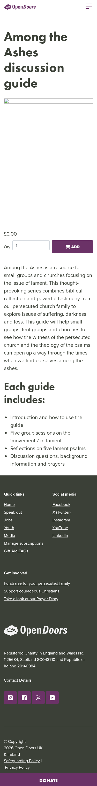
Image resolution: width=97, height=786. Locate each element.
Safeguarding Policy (22, 761)
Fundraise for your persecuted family (37, 583)
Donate (48, 780)
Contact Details (18, 680)
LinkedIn (60, 535)
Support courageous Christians (31, 591)
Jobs (8, 520)
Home (9, 504)
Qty (7, 247)
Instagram (61, 520)
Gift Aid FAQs (16, 551)
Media (9, 535)
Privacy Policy (17, 767)
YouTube (60, 527)
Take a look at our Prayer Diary (31, 599)
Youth (9, 527)
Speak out (13, 512)
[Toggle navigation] (89, 5)
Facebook (61, 504)
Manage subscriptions (23, 543)
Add (75, 246)
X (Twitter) (62, 512)
